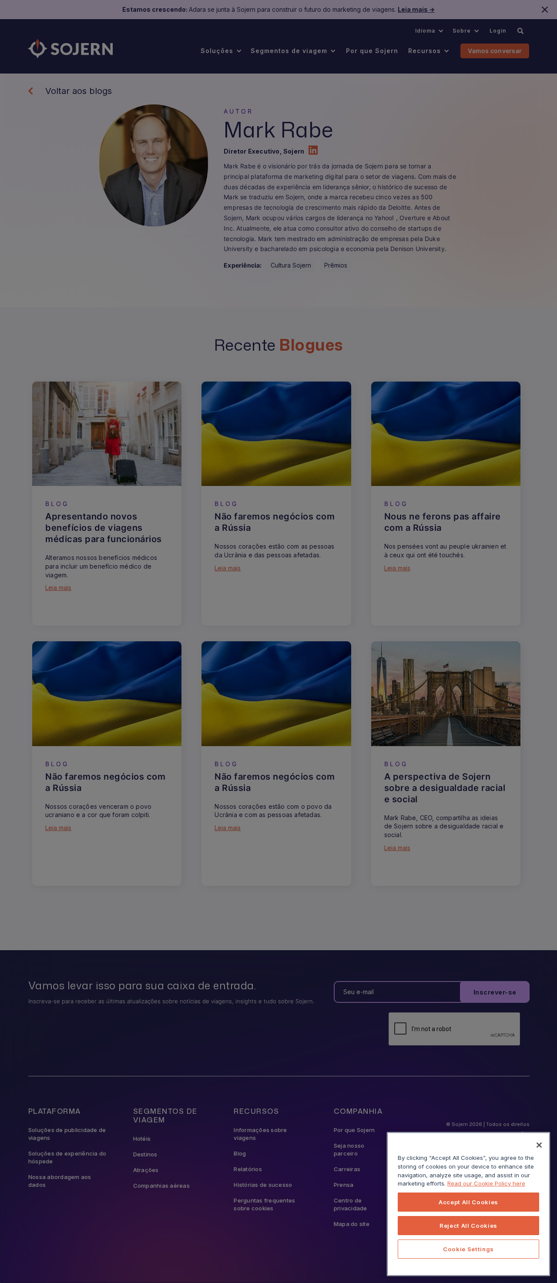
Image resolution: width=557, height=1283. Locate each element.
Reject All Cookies (468, 1225)
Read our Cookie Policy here (486, 1183)
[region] (468, 1204)
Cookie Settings (468, 1249)
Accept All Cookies (468, 1202)
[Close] (539, 1145)
